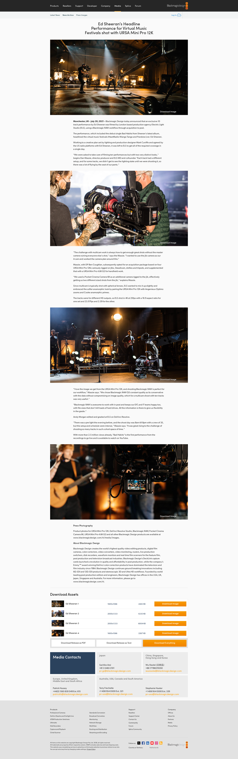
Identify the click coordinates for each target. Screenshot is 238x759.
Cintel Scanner (55, 732)
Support (79, 5)
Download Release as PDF (73, 642)
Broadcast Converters (97, 716)
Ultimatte (53, 723)
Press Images (81, 15)
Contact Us (132, 719)
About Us (171, 716)
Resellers (67, 5)
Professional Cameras (57, 713)
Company (105, 5)
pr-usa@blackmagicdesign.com (116, 693)
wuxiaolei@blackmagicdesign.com (164, 671)
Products (54, 5)
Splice (128, 5)
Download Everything (164, 642)
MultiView (93, 726)
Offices (170, 713)
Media (117, 5)
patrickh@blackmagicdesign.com (70, 694)
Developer (92, 5)
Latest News (55, 15)
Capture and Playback (58, 729)
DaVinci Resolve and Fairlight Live (62, 716)
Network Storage (95, 723)
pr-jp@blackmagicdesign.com (115, 671)
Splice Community (135, 729)
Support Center (134, 716)
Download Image (168, 111)
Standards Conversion (97, 713)
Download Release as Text (119, 642)
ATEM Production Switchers (60, 719)
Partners (171, 719)
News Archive (68, 15)
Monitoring (93, 719)
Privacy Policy (173, 726)
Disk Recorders (55, 726)
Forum (138, 5)
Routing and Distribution (98, 729)
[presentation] (54, 77)
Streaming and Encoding (98, 732)
